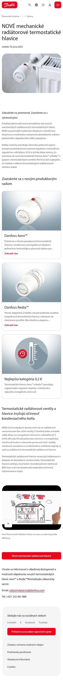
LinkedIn (11, 622)
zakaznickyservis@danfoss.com (26, 590)
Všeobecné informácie (18, 659)
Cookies (11, 666)
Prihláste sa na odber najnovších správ (32, 631)
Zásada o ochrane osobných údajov (25, 644)
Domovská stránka (10, 16)
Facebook (30, 622)
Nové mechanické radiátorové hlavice (31, 555)
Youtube (43, 622)
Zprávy (30, 16)
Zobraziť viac (11, 253)
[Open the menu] (57, 5)
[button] (43, 5)
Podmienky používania (19, 652)
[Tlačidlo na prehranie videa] (8, 523)
